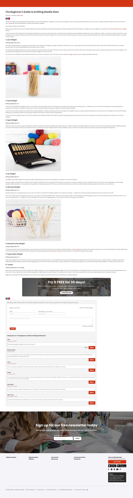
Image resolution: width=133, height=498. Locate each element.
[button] (7, 18)
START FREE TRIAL (66, 292)
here (76, 302)
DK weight (8, 179)
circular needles (56, 251)
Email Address (45, 311)
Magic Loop (73, 54)
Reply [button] (92, 348)
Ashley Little (20, 15)
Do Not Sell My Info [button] (52, 490)
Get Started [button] (117, 461)
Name (11, 311)
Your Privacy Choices (80, 490)
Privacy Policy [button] (40, 490)
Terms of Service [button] (29, 490)
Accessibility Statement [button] (65, 490)
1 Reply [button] (86, 347)
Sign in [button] (91, 308)
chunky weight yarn (77, 249)
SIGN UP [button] (77, 438)
